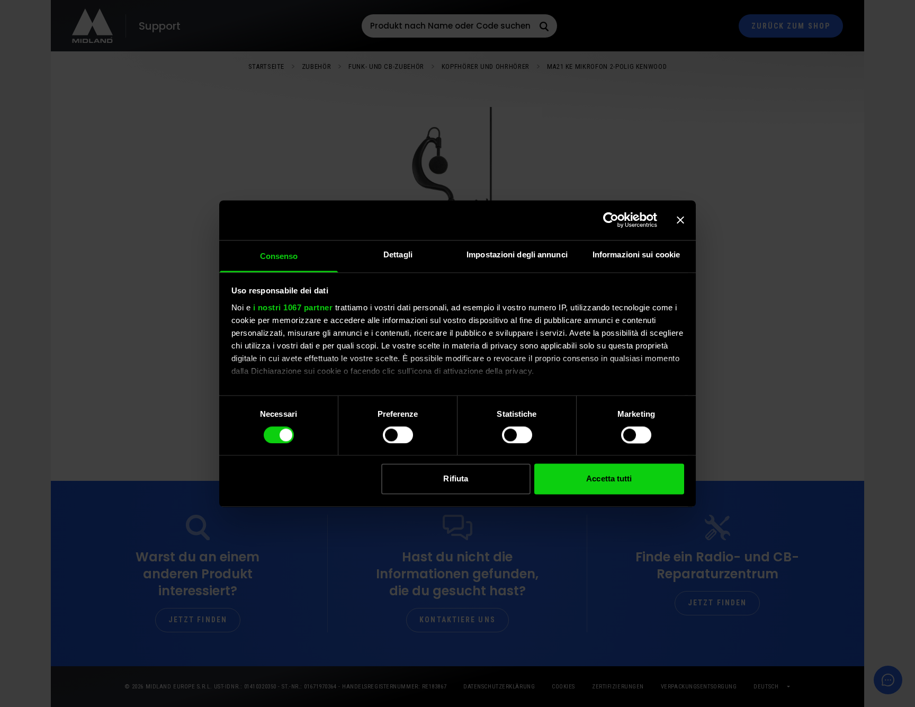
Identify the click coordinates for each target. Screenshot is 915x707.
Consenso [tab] (279, 256)
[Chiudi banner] (680, 219)
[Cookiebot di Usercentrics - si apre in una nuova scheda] (610, 220)
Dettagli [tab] (397, 254)
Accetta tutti (609, 479)
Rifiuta (455, 479)
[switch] (398, 434)
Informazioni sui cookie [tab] (636, 254)
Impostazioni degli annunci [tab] (517, 254)
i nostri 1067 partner (293, 307)
